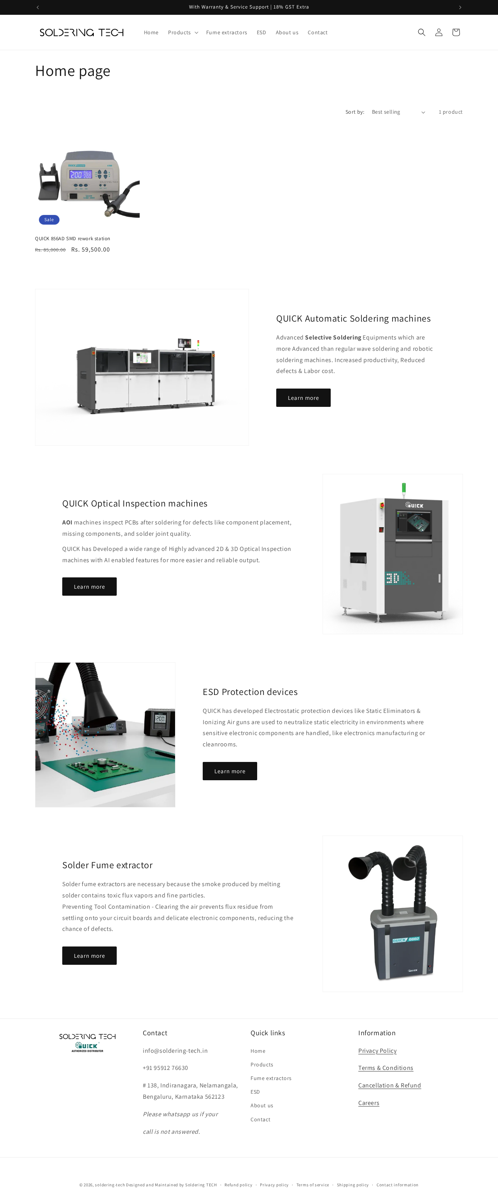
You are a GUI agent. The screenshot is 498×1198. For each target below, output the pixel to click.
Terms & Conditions (386, 1068)
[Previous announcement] (37, 7)
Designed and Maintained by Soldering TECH (171, 1184)
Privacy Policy (377, 1051)
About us (262, 1105)
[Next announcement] (460, 7)
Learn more (303, 397)
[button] (182, 32)
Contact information (398, 1184)
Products (262, 1064)
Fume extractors (271, 1078)
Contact (260, 1119)
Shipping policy (353, 1184)
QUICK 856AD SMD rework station (72, 239)
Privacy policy (274, 1184)
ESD (255, 1091)
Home (258, 1050)
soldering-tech (110, 1184)
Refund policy (238, 1184)
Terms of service (312, 1184)
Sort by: (354, 111)
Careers (368, 1103)
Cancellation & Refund (389, 1085)
